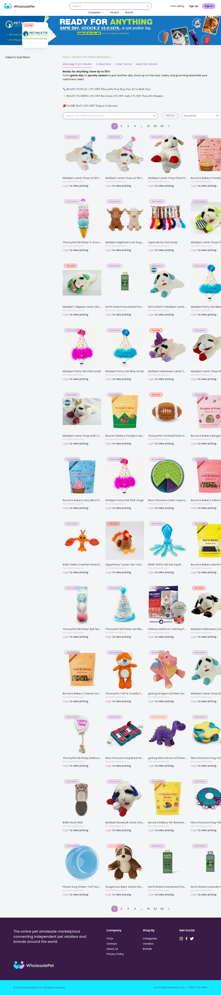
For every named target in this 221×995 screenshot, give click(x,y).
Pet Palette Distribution (73, 181)
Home (66, 57)
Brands (129, 12)
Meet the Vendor (147, 64)
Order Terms (123, 64)
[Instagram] (181, 939)
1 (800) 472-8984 (197, 987)
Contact (111, 944)
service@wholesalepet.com (169, 987)
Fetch (170, 115)
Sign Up (193, 6)
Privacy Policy (115, 954)
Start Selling (177, 6)
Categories (94, 12)
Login (66, 186)
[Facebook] (186, 939)
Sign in (209, 6)
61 (148, 126)
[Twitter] (192, 939)
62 (155, 126)
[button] (101, 12)
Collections (103, 64)
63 (162, 126)
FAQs (109, 938)
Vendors (114, 12)
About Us (112, 949)
